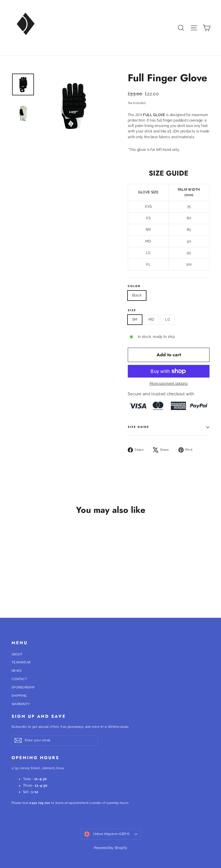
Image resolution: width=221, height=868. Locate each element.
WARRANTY (21, 704)
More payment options (169, 384)
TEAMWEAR (21, 662)
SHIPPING (19, 696)
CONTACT (19, 679)
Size (132, 310)
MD (151, 319)
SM (135, 319)
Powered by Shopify (110, 848)
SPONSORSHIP (23, 687)
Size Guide (138, 427)
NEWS (17, 671)
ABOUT (17, 654)
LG (167, 319)
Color (134, 286)
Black (137, 295)
